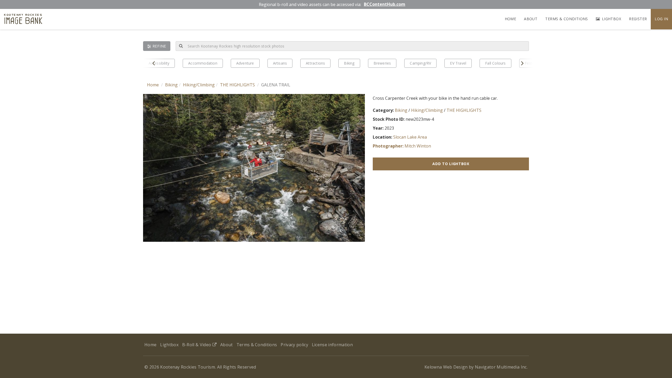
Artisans (280, 63)
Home (510, 18)
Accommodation (202, 63)
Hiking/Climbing (199, 85)
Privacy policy (294, 345)
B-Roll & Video (197, 345)
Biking (349, 63)
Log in (661, 18)
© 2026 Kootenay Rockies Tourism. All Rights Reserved (200, 367)
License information (332, 345)
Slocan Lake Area (410, 137)
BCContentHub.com (384, 4)
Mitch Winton (418, 146)
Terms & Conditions (566, 18)
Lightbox (611, 18)
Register (638, 18)
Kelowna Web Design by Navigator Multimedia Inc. (476, 367)
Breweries (382, 63)
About (530, 18)
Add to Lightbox (450, 163)
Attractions (315, 63)
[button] (156, 46)
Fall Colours (495, 63)
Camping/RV (420, 63)
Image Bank (23, 20)
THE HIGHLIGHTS (237, 85)
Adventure (245, 63)
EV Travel (458, 63)
